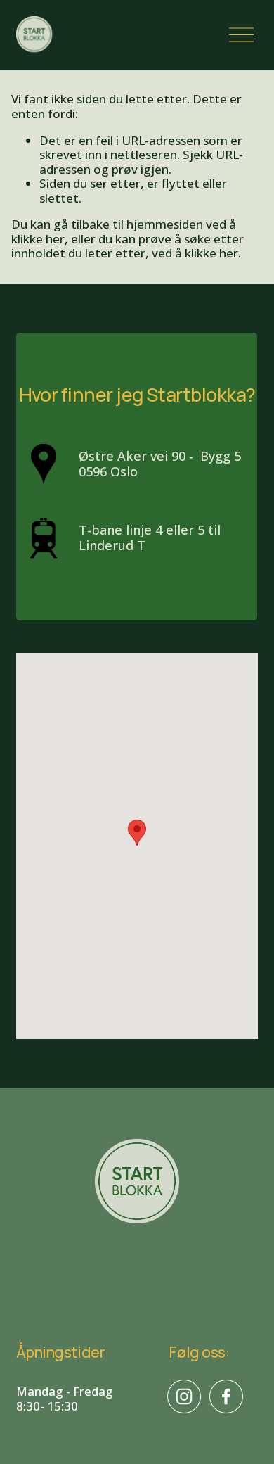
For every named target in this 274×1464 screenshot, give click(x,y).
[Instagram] (184, 1396)
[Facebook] (226, 1396)
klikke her (38, 239)
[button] (137, 832)
